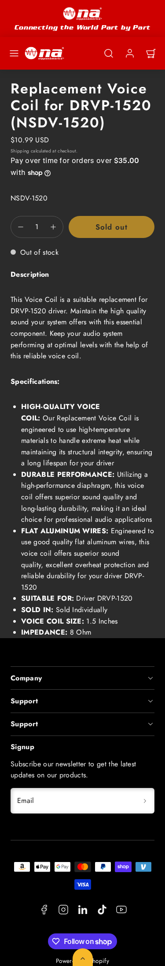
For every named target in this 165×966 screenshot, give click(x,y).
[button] (14, 53)
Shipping (20, 151)
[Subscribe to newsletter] (144, 801)
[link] (129, 53)
